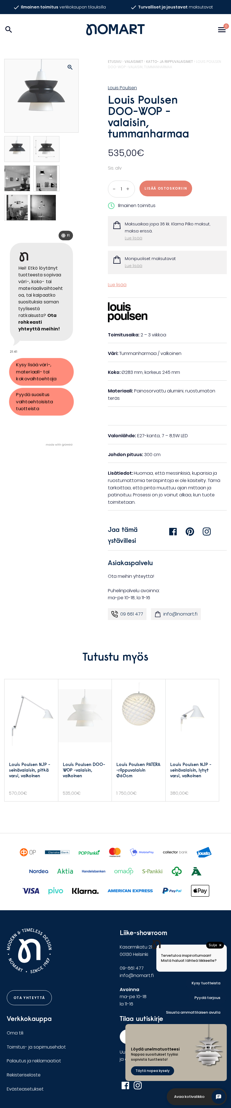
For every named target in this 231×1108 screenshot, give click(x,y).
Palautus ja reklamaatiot (34, 1061)
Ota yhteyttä (29, 997)
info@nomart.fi (180, 614)
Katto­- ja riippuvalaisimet (169, 61)
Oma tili (15, 1033)
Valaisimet (134, 61)
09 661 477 (131, 614)
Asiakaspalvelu (130, 562)
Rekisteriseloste (24, 1075)
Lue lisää (133, 238)
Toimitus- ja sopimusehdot (36, 1047)
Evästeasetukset (25, 1089)
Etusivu (114, 61)
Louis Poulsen (122, 88)
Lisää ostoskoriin (166, 188)
